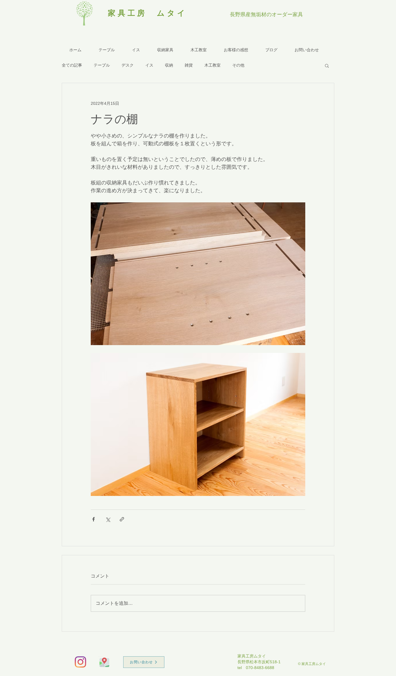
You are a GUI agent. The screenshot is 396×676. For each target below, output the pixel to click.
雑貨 (189, 65)
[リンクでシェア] (122, 519)
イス (149, 65)
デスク (127, 65)
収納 (169, 65)
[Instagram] (80, 662)
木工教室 (212, 65)
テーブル (102, 65)
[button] (327, 65)
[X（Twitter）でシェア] (107, 519)
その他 (238, 65)
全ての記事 (72, 65)
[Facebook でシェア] (93, 519)
